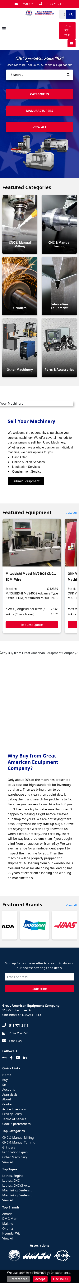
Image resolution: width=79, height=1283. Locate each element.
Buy (5, 1080)
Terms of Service (14, 1119)
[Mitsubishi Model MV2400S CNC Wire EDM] (31, 545)
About (6, 1099)
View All (71, 513)
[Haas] (64, 925)
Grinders (8, 1147)
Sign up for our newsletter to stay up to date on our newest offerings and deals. (39, 965)
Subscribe (39, 989)
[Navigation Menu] (4, 28)
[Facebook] (11, 1057)
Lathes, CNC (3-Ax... (16, 1185)
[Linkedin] (25, 1057)
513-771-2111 (67, 30)
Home (6, 1075)
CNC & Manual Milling (18, 1137)
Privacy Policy (12, 1114)
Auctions (8, 1089)
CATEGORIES (39, 94)
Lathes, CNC (11, 1180)
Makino (7, 1224)
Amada (7, 1214)
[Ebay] (4, 1057)
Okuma (7, 1228)
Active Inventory (14, 1109)
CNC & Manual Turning (18, 1142)
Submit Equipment (26, 481)
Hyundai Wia (11, 1233)
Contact (8, 1104)
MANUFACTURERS (39, 111)
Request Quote (32, 625)
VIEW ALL (40, 127)
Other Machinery (14, 1157)
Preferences (18, 1279)
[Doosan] (32, 925)
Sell (4, 1085)
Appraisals (9, 1094)
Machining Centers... (17, 1190)
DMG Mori (9, 1219)
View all (71, 905)
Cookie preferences (16, 1124)
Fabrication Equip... (16, 1152)
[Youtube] (18, 1057)
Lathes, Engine (12, 1176)
